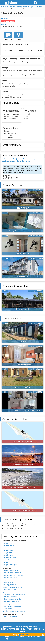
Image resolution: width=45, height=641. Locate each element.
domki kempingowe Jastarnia (13, 575)
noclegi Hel (6, 548)
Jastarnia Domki (22, 309)
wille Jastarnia (7, 609)
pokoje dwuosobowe (10, 617)
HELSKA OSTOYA (22, 208)
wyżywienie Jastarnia (10, 580)
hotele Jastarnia (8, 582)
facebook (8, 627)
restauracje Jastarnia (10, 604)
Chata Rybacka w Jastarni (22, 442)
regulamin (33, 627)
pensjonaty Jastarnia (10, 597)
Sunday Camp (22, 341)
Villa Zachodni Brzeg (23, 277)
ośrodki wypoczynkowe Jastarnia (14, 594)
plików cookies (24, 635)
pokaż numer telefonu (8, 21)
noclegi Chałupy (8, 550)
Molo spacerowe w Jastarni (22, 465)
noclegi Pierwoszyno (10, 565)
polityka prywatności (10, 629)
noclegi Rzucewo (8, 555)
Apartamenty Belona (22, 364)
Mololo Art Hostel (23, 254)
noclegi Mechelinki (9, 557)
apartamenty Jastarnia (10, 570)
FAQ (41, 627)
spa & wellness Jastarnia (11, 592)
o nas (23, 629)
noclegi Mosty (7, 562)
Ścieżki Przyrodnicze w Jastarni (22, 487)
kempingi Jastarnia (9, 585)
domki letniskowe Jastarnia (12, 577)
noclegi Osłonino (8, 560)
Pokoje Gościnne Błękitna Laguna (22, 231)
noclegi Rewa (7, 553)
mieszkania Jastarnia (10, 589)
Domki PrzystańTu (22, 387)
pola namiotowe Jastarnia (11, 601)
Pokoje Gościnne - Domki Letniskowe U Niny (22, 410)
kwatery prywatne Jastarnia (12, 587)
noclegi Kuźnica (8, 545)
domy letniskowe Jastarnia (12, 573)
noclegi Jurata (7, 543)
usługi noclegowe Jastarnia (12, 606)
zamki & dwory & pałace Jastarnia (14, 611)
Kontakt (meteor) (21, 627)
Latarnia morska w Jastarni (22, 510)
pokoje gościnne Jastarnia (12, 599)
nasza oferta (32, 629)
